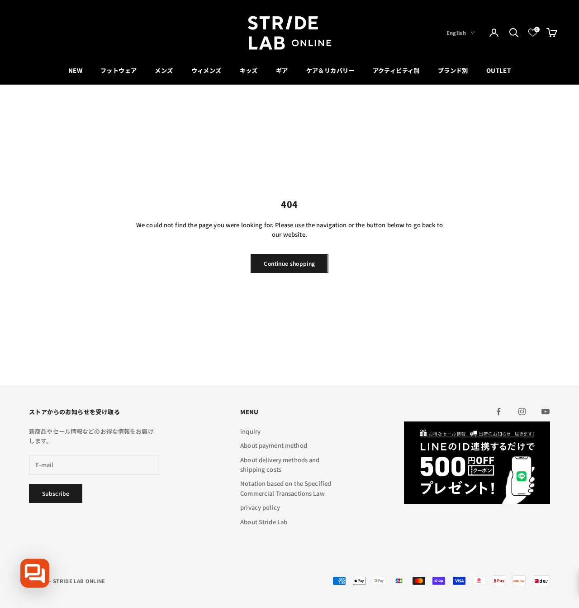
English (456, 32)
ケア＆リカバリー (330, 70)
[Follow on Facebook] (498, 411)
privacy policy (260, 507)
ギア (282, 70)
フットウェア (118, 70)
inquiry (250, 431)
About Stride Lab (263, 521)
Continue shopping (289, 263)
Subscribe (55, 493)
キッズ (249, 70)
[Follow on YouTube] (545, 411)
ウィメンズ (206, 70)
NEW (75, 70)
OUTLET (498, 70)
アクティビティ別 (396, 70)
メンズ (164, 70)
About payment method (273, 445)
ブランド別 (453, 70)
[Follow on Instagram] (522, 411)
